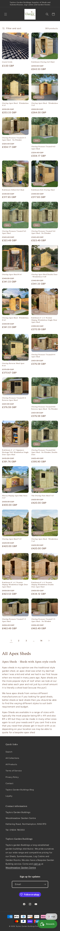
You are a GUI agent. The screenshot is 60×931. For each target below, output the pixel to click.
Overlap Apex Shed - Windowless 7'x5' (44, 540)
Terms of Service (14, 771)
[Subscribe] (45, 884)
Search (9, 752)
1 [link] (11, 640)
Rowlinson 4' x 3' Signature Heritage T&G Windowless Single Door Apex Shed (15, 452)
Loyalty (9, 796)
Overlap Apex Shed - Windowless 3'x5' (44, 104)
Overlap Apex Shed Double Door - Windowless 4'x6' (44, 276)
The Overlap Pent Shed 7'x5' (42, 496)
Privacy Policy (12, 777)
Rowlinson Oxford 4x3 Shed (13, 190)
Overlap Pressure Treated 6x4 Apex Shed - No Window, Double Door (44, 452)
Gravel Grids (7, 62)
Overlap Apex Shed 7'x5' (12, 539)
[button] (6, 14)
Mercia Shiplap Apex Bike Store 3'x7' (14, 497)
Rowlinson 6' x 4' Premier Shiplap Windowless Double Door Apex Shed (42, 585)
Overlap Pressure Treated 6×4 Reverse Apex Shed (14, 399)
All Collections (12, 758)
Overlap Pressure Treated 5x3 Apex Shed (14, 232)
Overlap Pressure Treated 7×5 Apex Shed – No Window (43, 620)
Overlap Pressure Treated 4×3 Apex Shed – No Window (14, 139)
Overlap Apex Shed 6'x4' (12, 274)
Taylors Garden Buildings (25, 926)
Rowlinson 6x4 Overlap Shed (43, 190)
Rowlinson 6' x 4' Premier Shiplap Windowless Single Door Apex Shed (15, 585)
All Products (11, 764)
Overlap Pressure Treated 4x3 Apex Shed (43, 148)
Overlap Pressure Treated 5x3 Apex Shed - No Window (43, 232)
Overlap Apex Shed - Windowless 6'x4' (15, 319)
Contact (9, 783)
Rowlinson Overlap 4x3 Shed (42, 62)
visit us (37, 864)
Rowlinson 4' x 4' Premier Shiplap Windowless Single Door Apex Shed (44, 320)
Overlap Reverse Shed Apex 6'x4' (13, 365)
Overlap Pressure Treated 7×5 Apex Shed (14, 620)
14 (41, 640)
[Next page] (49, 641)
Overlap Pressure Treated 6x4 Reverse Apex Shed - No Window (44, 408)
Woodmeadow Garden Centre (21, 867)
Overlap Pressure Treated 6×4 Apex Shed (43, 356)
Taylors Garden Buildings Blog (20, 790)
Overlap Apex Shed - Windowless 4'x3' (15, 104)
